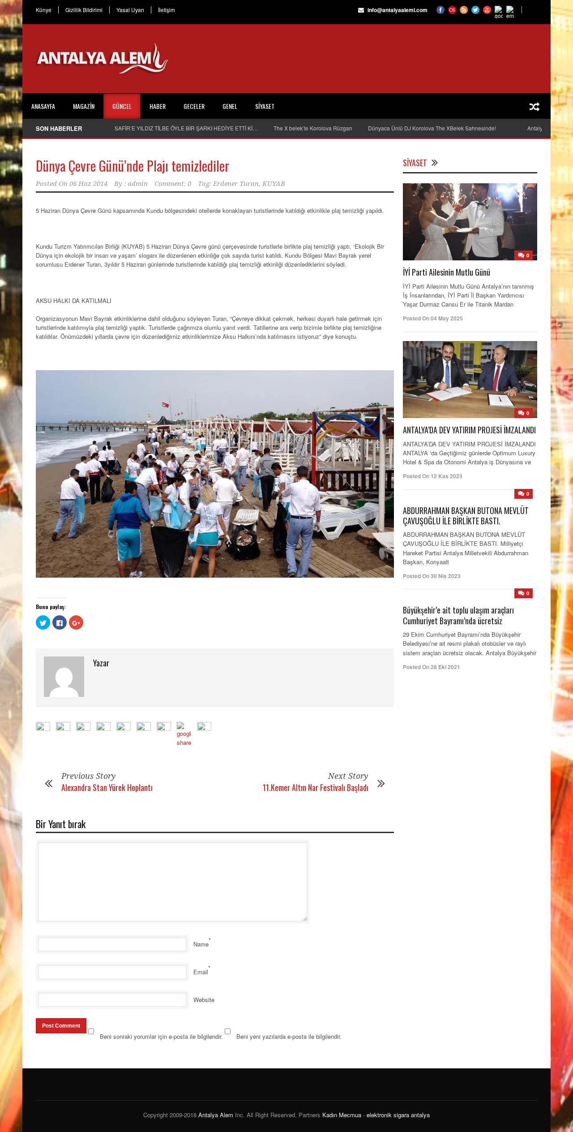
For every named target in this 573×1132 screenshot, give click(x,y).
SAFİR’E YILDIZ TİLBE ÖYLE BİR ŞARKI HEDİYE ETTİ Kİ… (186, 128)
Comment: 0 (172, 184)
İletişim (166, 9)
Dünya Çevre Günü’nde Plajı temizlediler (132, 166)
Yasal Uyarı (130, 9)
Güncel (122, 106)
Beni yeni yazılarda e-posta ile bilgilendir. (289, 1036)
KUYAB (273, 184)
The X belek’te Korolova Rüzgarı (313, 128)
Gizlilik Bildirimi (84, 9)
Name (201, 944)
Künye (43, 9)
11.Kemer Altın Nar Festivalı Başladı (315, 787)
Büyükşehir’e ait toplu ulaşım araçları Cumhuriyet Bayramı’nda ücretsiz (458, 615)
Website (203, 999)
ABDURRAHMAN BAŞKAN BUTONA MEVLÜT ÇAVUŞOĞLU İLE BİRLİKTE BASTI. (466, 516)
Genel (229, 106)
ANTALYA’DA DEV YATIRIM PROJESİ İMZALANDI (469, 430)
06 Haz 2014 (88, 184)
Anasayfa (43, 106)
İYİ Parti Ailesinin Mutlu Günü (446, 272)
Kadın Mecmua (341, 1114)
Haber (158, 106)
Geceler (194, 106)
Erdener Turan (236, 184)
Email (200, 972)
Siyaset (264, 106)
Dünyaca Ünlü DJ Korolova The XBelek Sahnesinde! (432, 128)
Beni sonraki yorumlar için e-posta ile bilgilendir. (161, 1036)
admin (138, 184)
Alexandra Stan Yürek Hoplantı (107, 787)
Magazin (83, 106)
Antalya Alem (215, 1114)
